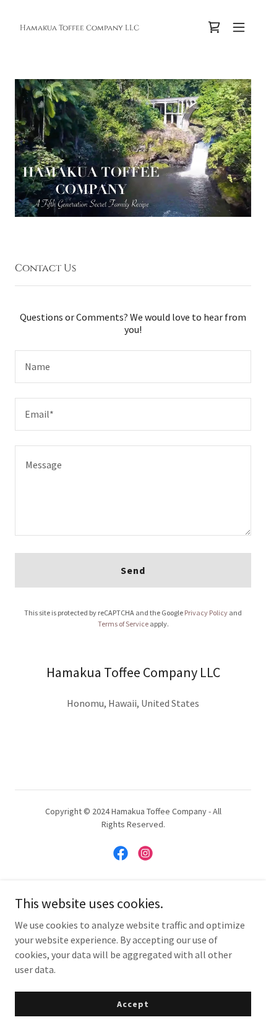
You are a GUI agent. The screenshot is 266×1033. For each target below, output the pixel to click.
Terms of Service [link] (123, 623)
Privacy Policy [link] (206, 612)
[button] (238, 27)
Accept (132, 1003)
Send (133, 570)
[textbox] (133, 366)
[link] (79, 26)
